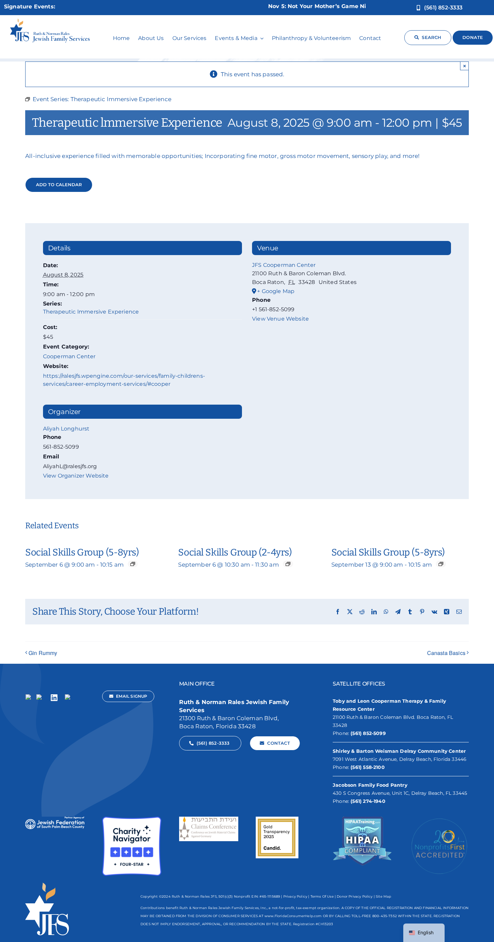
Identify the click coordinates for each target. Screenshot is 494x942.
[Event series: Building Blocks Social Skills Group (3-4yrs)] (288, 564)
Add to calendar (59, 184)
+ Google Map (275, 291)
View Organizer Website (76, 476)
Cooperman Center (69, 356)
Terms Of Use (322, 896)
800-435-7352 (384, 916)
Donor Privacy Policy (354, 896)
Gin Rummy (43, 653)
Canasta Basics (446, 653)
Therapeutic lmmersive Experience (91, 312)
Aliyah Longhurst (66, 428)
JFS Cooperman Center (284, 265)
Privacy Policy (295, 896)
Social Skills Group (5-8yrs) (82, 552)
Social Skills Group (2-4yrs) (235, 552)
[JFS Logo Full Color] (50, 21)
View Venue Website (280, 319)
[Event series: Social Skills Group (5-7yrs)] (132, 564)
